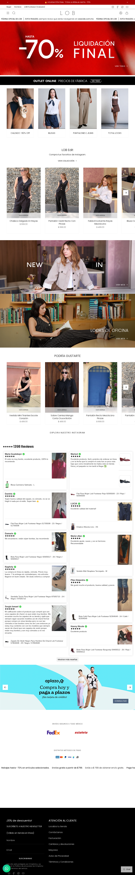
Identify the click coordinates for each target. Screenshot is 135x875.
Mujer (9, 7)
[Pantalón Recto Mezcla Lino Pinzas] (100, 387)
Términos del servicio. (19, 868)
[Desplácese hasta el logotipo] (54, 734)
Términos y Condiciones (61, 861)
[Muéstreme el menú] (8, 13)
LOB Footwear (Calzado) (34, 7)
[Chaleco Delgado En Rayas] (24, 193)
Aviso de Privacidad (59, 855)
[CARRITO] (127, 13)
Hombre (17, 7)
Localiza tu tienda (58, 826)
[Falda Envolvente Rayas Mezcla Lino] (100, 193)
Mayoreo (53, 850)
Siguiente (125, 192)
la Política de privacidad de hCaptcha (28, 866)
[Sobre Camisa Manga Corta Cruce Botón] (62, 387)
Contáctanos (56, 832)
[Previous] (8, 2)
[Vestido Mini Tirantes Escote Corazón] (24, 387)
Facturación (55, 838)
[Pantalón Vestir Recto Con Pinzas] (62, 193)
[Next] (127, 2)
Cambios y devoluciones (61, 844)
